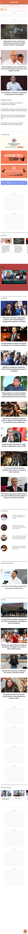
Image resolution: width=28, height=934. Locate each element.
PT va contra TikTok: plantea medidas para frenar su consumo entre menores (14, 470)
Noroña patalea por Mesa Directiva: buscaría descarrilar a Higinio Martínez (19, 527)
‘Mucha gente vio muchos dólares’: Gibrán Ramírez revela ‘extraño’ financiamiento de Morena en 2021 (14, 395)
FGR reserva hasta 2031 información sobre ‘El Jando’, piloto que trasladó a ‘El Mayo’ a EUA (13, 116)
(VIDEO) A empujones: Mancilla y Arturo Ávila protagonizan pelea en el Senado (14, 369)
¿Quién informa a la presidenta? (6, 798)
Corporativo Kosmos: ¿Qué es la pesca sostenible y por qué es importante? (12, 123)
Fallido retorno (18, 798)
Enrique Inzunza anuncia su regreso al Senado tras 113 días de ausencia (14, 344)
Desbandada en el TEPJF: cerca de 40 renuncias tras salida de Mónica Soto (19, 548)
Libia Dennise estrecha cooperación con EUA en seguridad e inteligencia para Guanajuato (14, 109)
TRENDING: (4, 9)
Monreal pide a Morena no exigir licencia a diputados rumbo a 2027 (14, 445)
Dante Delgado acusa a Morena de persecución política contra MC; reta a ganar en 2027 (14, 68)
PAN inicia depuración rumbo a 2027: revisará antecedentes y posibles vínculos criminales (19, 537)
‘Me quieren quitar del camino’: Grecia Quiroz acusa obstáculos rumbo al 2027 (14, 696)
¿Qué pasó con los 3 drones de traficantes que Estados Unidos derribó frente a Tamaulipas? (14, 43)
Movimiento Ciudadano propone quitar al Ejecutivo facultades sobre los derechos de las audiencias (14, 420)
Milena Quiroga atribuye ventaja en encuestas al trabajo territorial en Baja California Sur (14, 647)
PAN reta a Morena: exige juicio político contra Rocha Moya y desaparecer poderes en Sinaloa (14, 319)
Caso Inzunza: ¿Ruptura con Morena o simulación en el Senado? (14, 93)
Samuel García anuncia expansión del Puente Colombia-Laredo (14, 672)
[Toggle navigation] (1, 2)
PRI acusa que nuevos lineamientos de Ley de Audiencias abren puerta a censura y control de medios (14, 495)
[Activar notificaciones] (25, 931)
